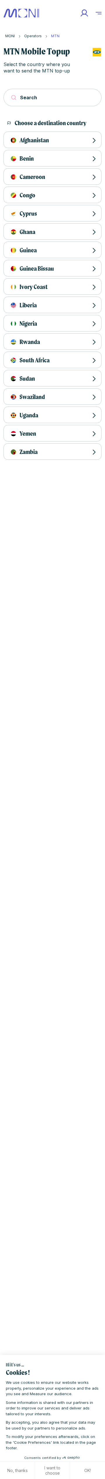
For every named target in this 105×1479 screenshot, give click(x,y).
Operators (33, 36)
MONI (10, 36)
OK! (87, 1470)
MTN (55, 36)
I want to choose (52, 1470)
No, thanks (17, 1470)
